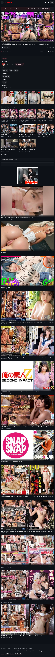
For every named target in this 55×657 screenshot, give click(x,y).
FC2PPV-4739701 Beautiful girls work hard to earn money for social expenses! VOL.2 (27, 149)
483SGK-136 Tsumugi (6, 287)
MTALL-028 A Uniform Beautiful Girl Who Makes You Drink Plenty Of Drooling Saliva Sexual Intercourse (46, 135)
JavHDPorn (17, 651)
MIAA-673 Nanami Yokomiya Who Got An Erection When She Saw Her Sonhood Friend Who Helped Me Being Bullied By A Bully (46, 120)
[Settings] (48, 2)
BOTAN (4, 82)
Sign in (3, 159)
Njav (47, 651)
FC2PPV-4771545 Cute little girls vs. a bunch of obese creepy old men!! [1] (9, 149)
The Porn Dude (18, 654)
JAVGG (7, 654)
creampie (5, 70)
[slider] (22, 40)
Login (52, 2)
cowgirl (16, 70)
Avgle (36, 651)
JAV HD (23, 651)
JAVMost (51, 651)
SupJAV (12, 651)
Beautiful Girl (6, 76)
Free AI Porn (3, 252)
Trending (28, 651)
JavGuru (7, 651)
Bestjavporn (42, 651)
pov (11, 70)
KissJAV (2, 654)
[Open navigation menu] (2, 2)
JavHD (27, 9)
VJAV (33, 651)
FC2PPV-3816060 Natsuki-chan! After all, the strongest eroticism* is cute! (17, 217)
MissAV (2, 651)
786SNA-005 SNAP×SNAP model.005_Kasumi (11, 461)
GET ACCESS (45, 9)
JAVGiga (12, 654)
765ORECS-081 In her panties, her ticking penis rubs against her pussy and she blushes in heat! (22, 392)
